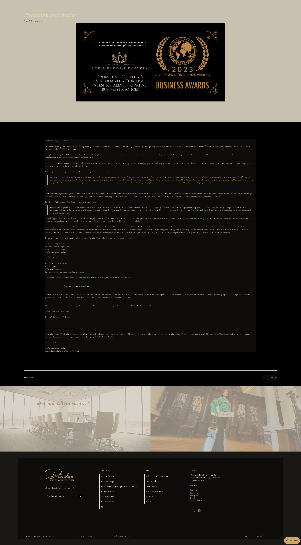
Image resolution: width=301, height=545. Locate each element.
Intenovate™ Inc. (124, 536)
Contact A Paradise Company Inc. (203, 475)
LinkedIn (193, 490)
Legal (245, 536)
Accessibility (260, 536)
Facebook (194, 493)
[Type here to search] (80, 496)
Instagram (194, 495)
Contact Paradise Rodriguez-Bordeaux (205, 478)
